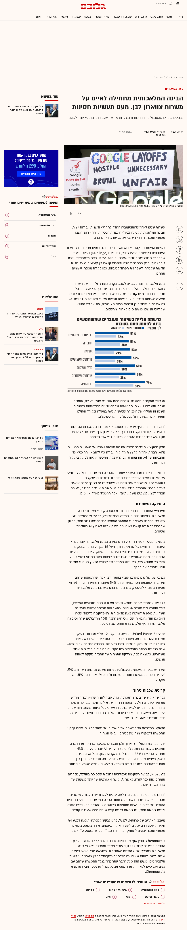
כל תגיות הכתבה (156, 903)
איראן (40, 329)
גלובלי (64, 16)
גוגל (127, 897)
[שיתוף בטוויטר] (179, 229)
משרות (90, 890)
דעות (38, 16)
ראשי (169, 16)
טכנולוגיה (76, 16)
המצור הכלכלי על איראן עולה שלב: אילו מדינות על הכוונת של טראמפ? (25, 337)
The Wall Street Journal (154, 133)
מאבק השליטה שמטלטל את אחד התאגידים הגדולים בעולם (24, 315)
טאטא (40, 309)
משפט (87, 16)
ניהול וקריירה (51, 16)
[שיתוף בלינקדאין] (179, 260)
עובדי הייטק (152, 897)
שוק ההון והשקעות (122, 16)
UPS (108, 897)
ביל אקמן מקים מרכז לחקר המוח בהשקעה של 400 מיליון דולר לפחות (25, 110)
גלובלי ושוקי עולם (161, 77)
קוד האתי (89, 915)
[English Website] (181, 16)
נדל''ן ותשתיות (102, 16)
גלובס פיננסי (156, 16)
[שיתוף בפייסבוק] (179, 250)
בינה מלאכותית (174, 89)
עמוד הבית (178, 77)
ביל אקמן (38, 349)
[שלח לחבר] (179, 270)
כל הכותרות (141, 16)
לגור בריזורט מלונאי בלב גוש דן (25, 478)
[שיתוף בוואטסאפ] (179, 239)
